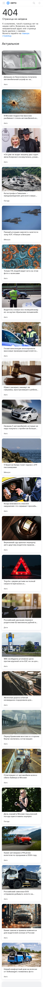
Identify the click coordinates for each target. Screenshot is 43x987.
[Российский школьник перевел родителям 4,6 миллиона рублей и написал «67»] (21, 612)
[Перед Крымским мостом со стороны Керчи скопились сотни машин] (21, 728)
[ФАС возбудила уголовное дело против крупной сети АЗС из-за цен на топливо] (21, 650)
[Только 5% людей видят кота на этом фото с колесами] (21, 263)
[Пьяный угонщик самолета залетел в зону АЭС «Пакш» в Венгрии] (21, 224)
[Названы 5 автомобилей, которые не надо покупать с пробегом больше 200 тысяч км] (21, 418)
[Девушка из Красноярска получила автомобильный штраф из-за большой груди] (21, 69)
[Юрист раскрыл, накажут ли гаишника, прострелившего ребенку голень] (21, 379)
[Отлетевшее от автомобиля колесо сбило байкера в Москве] (21, 767)
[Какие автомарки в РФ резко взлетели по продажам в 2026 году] (21, 844)
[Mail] (8, 3)
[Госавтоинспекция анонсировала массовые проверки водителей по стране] (21, 340)
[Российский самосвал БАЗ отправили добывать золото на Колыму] (21, 883)
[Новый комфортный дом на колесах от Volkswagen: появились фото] (21, 961)
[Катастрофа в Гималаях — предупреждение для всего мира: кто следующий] (21, 185)
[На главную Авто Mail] (13, 3)
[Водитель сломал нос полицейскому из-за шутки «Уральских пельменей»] (21, 301)
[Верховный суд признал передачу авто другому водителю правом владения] (21, 534)
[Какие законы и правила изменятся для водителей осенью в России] (21, 922)
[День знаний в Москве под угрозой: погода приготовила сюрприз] (21, 806)
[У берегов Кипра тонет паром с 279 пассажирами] (21, 456)
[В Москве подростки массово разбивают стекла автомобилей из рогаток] (21, 107)
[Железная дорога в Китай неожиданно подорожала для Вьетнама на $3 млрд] (21, 689)
